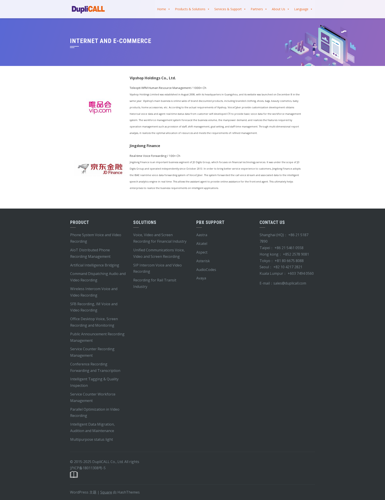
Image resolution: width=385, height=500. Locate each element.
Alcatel (201, 243)
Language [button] (301, 9)
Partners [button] (257, 9)
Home (161, 9)
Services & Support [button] (228, 9)
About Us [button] (278, 9)
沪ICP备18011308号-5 (88, 467)
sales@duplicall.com (289, 283)
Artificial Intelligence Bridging (94, 265)
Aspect (201, 252)
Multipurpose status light (91, 439)
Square (106, 492)
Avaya (201, 278)
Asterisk (203, 260)
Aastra (201, 234)
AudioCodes (206, 269)
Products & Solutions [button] (190, 9)
